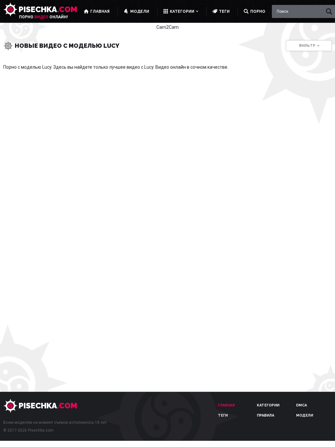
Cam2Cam (167, 27)
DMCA (301, 405)
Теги (223, 415)
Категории (268, 405)
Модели (304, 415)
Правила (265, 415)
